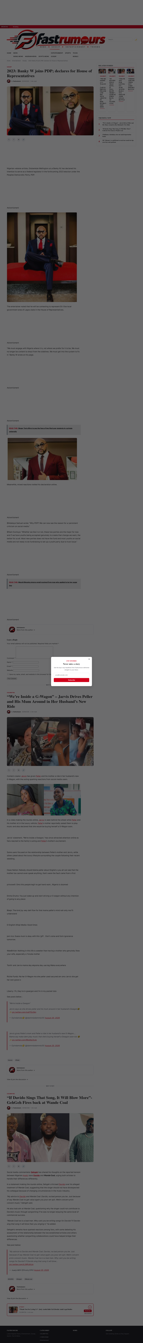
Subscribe (71, 680)
